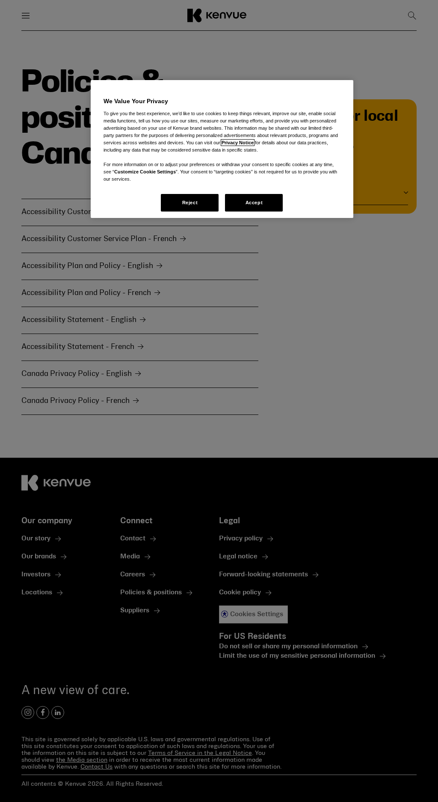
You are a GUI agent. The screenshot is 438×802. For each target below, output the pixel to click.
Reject (190, 202)
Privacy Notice (238, 142)
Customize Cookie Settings (145, 171)
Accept (254, 202)
